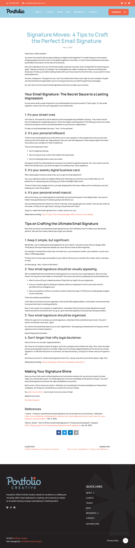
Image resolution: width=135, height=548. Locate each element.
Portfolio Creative (32, 400)
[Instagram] (125, 3)
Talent (60, 12)
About (38, 12)
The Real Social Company (31, 541)
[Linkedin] (122, 3)
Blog (68, 12)
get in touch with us (36, 392)
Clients (50, 12)
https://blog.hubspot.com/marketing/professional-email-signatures (53, 425)
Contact (93, 12)
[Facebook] (129, 3)
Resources (79, 12)
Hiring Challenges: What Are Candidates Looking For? (63, 362)
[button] (58, 432)
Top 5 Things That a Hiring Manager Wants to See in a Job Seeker (67, 214)
